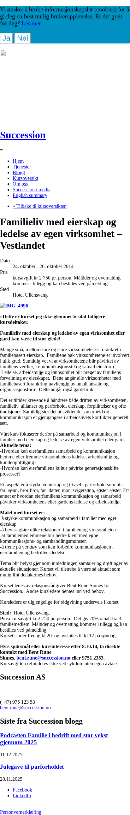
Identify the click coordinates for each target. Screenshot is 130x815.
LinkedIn (22, 795)
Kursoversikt (25, 178)
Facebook (22, 789)
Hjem (18, 161)
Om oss (20, 184)
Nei (22, 38)
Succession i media (31, 189)
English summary (30, 195)
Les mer (31, 23)
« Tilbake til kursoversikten (40, 206)
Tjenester (22, 166)
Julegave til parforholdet (32, 766)
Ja (6, 38)
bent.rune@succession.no (43, 658)
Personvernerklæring (20, 812)
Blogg (19, 172)
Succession (23, 135)
